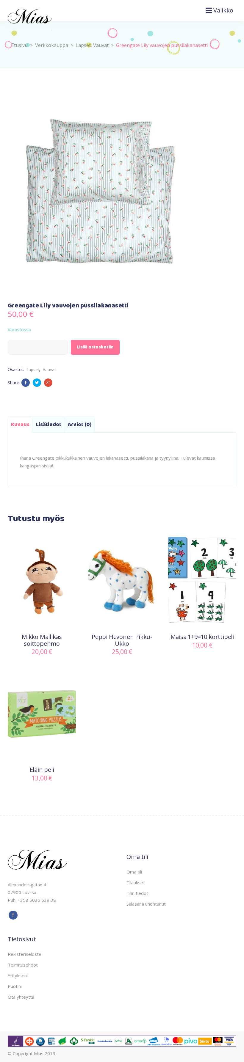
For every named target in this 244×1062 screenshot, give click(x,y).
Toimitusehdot (23, 965)
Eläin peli (42, 770)
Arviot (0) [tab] (80, 424)
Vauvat (101, 45)
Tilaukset (135, 882)
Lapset (83, 45)
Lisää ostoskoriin (95, 347)
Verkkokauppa (51, 45)
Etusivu (19, 45)
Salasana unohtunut (146, 904)
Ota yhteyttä (21, 997)
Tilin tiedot (137, 893)
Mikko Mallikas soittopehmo (42, 640)
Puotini (15, 986)
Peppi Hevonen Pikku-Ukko (122, 640)
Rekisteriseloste (24, 954)
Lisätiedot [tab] (48, 424)
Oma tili (134, 872)
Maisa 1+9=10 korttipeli (202, 637)
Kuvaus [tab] (20, 424)
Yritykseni (18, 975)
